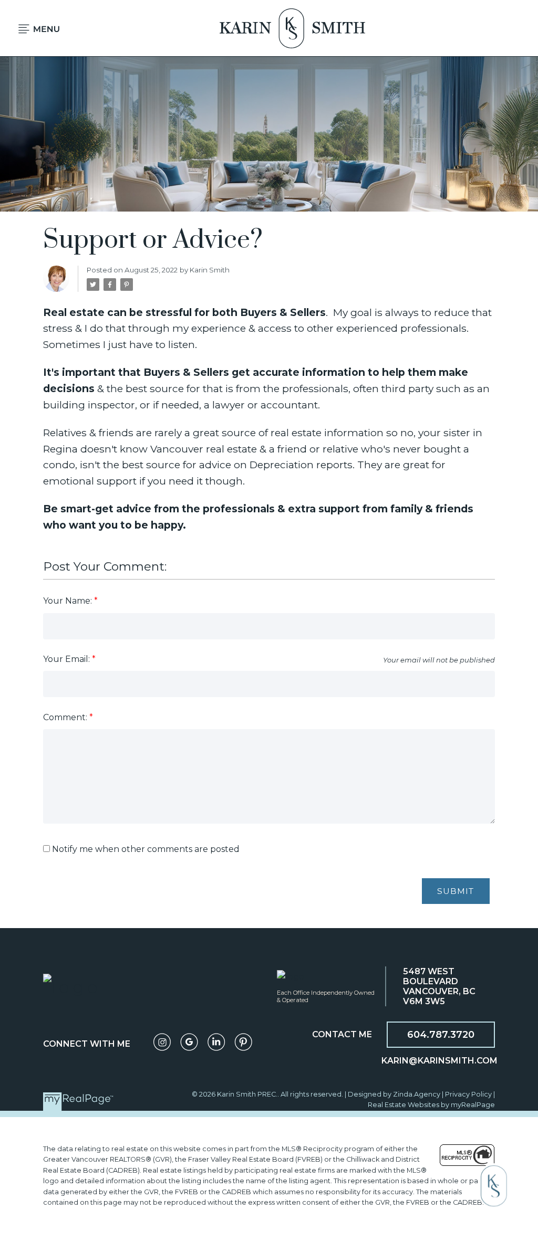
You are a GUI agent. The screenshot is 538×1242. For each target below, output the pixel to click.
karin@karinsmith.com (439, 1061)
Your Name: (68, 601)
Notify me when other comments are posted (145, 849)
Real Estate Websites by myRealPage (431, 1105)
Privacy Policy (468, 1094)
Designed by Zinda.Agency (395, 1094)
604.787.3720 (440, 1034)
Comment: (66, 717)
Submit (455, 891)
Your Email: (67, 659)
